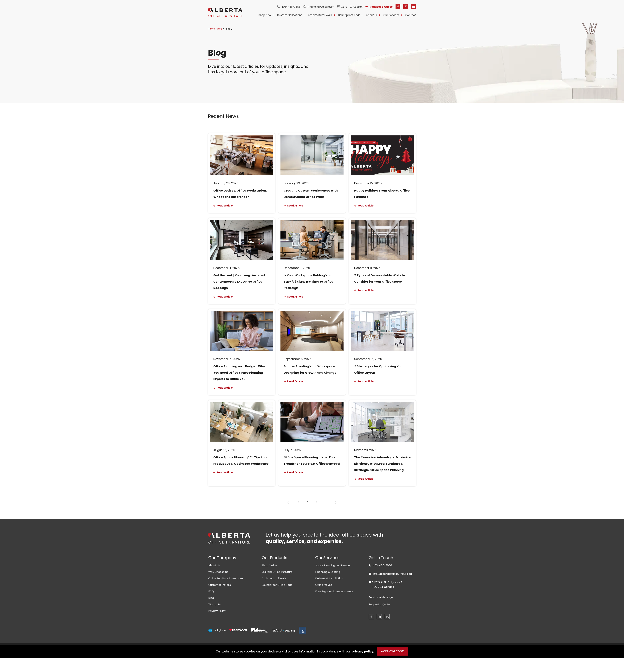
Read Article (224, 205)
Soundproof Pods (349, 15)
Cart (344, 7)
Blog (219, 28)
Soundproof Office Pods (277, 585)
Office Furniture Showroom (225, 578)
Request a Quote (381, 7)
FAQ (211, 591)
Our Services (391, 15)
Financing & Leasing (327, 572)
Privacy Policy (217, 611)
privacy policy (362, 651)
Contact (410, 15)
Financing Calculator (320, 7)
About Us (371, 15)
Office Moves (323, 585)
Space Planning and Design (332, 565)
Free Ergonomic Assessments (334, 591)
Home (211, 28)
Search (358, 7)
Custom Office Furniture (277, 572)
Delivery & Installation (329, 578)
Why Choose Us (218, 572)
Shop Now (265, 15)
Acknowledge (392, 651)
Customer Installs (219, 585)
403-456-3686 (290, 7)
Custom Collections (289, 15)
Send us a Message (381, 597)
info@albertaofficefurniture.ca (392, 574)
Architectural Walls (320, 15)
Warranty (214, 604)
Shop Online (269, 565)
